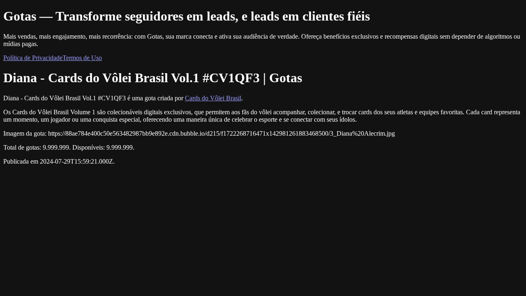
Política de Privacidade (32, 57)
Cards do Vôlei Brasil (213, 98)
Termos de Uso (82, 57)
